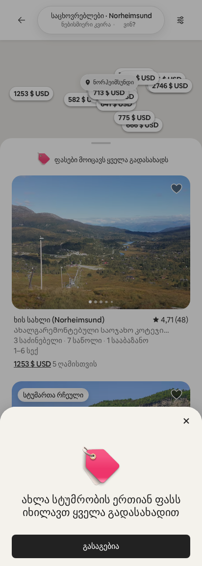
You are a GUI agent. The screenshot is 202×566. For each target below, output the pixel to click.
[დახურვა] (186, 421)
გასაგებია (101, 546)
